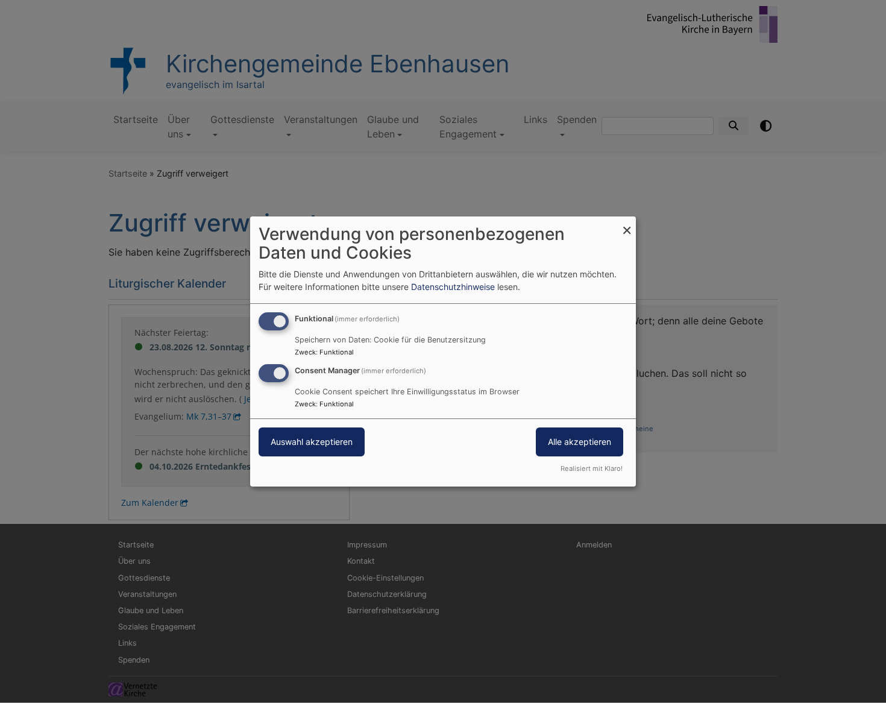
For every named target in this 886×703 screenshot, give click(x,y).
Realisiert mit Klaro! (592, 468)
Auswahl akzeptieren (312, 442)
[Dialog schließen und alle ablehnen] (627, 224)
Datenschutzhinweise (453, 287)
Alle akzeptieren (579, 442)
